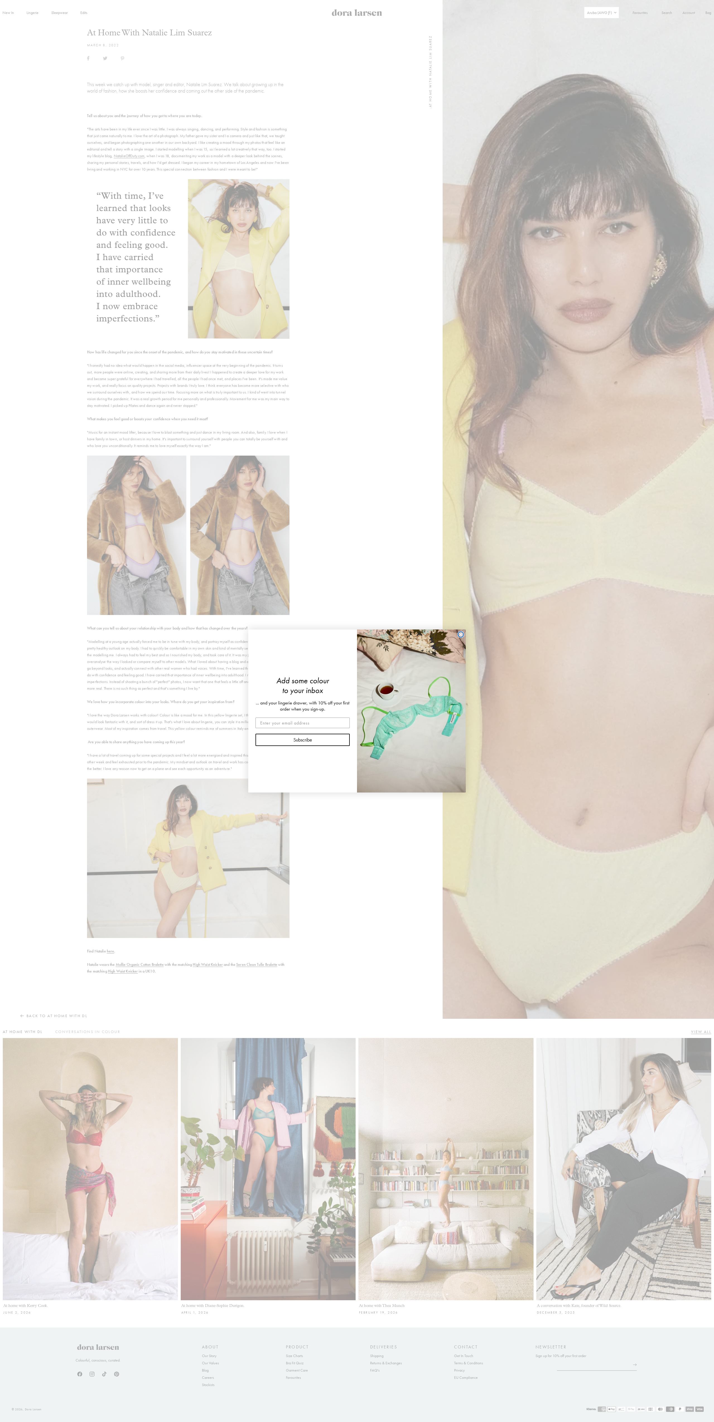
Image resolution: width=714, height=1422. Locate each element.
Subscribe (302, 739)
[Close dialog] (461, 634)
